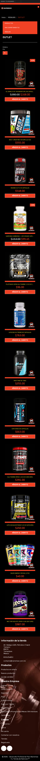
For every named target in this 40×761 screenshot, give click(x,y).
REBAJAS (8, 32)
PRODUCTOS (9, 23)
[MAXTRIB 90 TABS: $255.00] (20, 369)
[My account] (33, 8)
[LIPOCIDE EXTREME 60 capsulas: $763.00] (20, 321)
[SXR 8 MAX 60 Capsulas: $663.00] (20, 417)
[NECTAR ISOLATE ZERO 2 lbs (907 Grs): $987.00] (20, 610)
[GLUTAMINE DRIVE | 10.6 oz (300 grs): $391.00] (20, 465)
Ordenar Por (5, 48)
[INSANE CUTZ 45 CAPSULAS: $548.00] (20, 176)
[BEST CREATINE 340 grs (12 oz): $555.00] (20, 128)
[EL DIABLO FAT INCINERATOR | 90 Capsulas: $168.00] (20, 80)
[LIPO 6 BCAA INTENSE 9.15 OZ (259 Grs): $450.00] (20, 513)
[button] (30, 8)
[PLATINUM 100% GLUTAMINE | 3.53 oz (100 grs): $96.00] (20, 273)
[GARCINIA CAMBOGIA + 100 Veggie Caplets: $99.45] (20, 224)
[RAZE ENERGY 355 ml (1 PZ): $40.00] (20, 562)
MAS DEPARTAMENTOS (12, 27)
